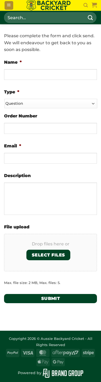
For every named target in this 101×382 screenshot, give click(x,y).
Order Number (20, 116)
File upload (16, 226)
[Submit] (90, 17)
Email (12, 145)
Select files (48, 255)
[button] (9, 5)
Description (17, 175)
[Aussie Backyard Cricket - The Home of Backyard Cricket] (48, 5)
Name (13, 62)
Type (11, 91)
